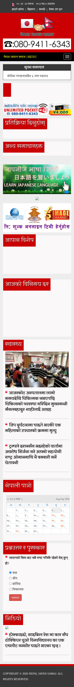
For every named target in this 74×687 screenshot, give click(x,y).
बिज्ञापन (31, 9)
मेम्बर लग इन (55, 9)
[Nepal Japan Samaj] (37, 25)
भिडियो (13, 619)
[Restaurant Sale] (37, 198)
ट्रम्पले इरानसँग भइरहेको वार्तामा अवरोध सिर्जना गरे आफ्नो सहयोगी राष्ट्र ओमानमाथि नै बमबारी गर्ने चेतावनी (33, 455)
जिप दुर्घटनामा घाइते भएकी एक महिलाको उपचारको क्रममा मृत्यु (33, 428)
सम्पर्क (42, 9)
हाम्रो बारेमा (18, 9)
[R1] (37, 178)
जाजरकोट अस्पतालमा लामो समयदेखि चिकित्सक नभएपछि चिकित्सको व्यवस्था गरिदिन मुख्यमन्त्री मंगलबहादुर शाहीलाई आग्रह (36, 401)
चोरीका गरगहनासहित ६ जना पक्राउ (27, 76)
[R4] (37, 217)
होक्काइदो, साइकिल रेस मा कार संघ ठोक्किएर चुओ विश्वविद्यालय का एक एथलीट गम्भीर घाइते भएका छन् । (36, 640)
